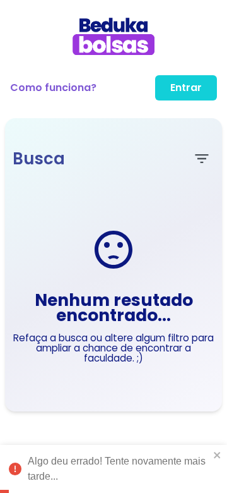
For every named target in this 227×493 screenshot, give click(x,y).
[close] (217, 455)
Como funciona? (53, 87)
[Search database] (201, 158)
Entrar (186, 87)
